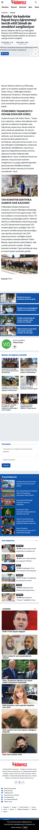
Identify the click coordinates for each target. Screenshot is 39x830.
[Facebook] (16, 782)
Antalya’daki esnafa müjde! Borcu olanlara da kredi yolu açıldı (26, 550)
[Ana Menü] (2, 2)
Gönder (6, 465)
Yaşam (12, 12)
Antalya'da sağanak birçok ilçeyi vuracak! (26, 579)
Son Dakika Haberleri (11, 799)
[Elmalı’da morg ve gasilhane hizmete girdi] (28, 381)
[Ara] (36, 2)
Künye (5, 811)
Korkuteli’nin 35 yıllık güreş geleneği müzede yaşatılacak (10, 370)
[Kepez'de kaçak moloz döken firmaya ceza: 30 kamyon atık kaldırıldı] (28, 363)
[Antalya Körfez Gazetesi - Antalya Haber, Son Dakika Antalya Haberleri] (18, 2)
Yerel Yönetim (23, 807)
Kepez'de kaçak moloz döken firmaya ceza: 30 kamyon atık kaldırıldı (28, 370)
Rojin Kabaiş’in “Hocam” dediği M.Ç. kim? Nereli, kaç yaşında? (26, 599)
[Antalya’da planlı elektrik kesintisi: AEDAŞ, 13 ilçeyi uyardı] (28, 399)
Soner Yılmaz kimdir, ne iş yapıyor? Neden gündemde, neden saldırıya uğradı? (26, 560)
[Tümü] (36, 540)
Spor (30, 7)
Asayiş (19, 585)
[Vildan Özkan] (6, 344)
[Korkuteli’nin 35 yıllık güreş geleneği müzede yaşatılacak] (10, 363)
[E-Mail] (14, 346)
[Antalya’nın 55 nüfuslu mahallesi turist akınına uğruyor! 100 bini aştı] (10, 381)
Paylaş (6, 53)
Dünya (12, 809)
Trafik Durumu (8, 793)
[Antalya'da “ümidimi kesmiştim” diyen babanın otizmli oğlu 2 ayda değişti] (10, 399)
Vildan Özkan (18, 342)
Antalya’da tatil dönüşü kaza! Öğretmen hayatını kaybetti (25, 589)
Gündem (5, 7)
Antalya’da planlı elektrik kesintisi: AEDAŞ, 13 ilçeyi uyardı (28, 406)
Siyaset (14, 7)
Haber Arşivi (8, 801)
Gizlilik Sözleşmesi (23, 809)
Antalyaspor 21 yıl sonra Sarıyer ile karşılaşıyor (26, 569)
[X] (19, 782)
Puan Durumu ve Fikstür (11, 795)
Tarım (5, 809)
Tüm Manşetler (9, 797)
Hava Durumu (8, 790)
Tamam (25, 827)
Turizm (33, 807)
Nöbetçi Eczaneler (10, 788)
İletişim (34, 809)
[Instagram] (23, 782)
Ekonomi (22, 7)
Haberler (4, 12)
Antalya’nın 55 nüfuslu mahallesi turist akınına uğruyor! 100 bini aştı (10, 388)
